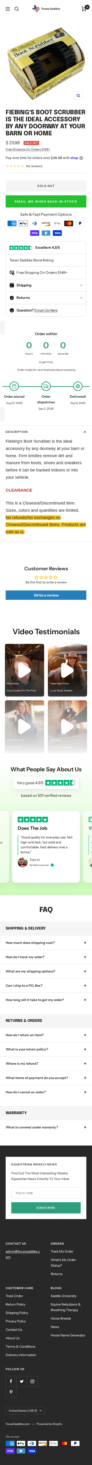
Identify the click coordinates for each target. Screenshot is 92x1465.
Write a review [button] (46, 595)
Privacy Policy (16, 1321)
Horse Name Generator (68, 1335)
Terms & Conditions (20, 1346)
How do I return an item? (25, 1035)
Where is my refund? (22, 1063)
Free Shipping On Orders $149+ (28, 149)
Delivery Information (21, 1355)
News (55, 1327)
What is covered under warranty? (32, 1127)
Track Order (14, 1296)
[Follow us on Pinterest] (11, 1392)
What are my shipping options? (30, 971)
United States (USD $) (23, 1410)
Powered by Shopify (49, 1424)
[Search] (17, 9)
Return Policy (15, 1304)
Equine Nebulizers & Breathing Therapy (66, 1307)
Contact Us (14, 1330)
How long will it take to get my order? (35, 1000)
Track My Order (62, 1251)
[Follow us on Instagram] (32, 1381)
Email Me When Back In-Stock (46, 201)
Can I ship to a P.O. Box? (24, 985)
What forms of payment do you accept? (37, 1078)
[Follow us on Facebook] (11, 1381)
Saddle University (63, 1296)
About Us (13, 1338)
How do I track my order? (25, 957)
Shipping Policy (17, 1313)
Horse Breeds (61, 1318)
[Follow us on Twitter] (21, 1381)
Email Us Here (45, 310)
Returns (57, 1274)
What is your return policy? (27, 1049)
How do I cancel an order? (26, 1092)
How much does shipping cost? (30, 943)
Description (17, 432)
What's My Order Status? (63, 1263)
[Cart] (83, 9)
